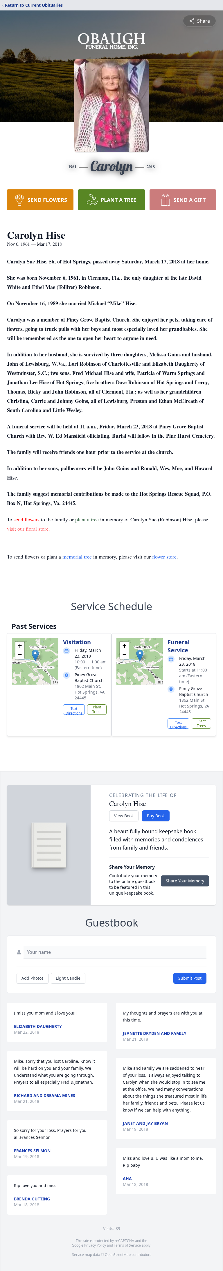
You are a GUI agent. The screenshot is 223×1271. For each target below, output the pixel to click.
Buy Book (156, 815)
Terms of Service (127, 1245)
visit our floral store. (28, 528)
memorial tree (77, 556)
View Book (124, 815)
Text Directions (74, 710)
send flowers (27, 519)
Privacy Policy (95, 1245)
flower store (164, 556)
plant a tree (87, 519)
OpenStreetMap (118, 1254)
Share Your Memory (185, 881)
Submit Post (190, 978)
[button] (35, 655)
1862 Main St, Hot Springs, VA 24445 (90, 692)
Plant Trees (96, 709)
